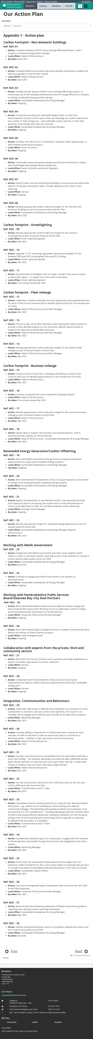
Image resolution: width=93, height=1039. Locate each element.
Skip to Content (6, 1)
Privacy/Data (11, 1022)
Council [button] (43, 6)
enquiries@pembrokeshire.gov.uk (14, 995)
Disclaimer (58, 1022)
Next (78, 951)
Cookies (35, 1022)
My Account (30, 1)
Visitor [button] (69, 6)
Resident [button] (30, 6)
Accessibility (86, 1)
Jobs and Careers (51, 1)
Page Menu (6, 21)
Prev (14, 951)
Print (7, 958)
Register (40, 1)
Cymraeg (29, 1031)
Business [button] (56, 6)
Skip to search (19, 1)
